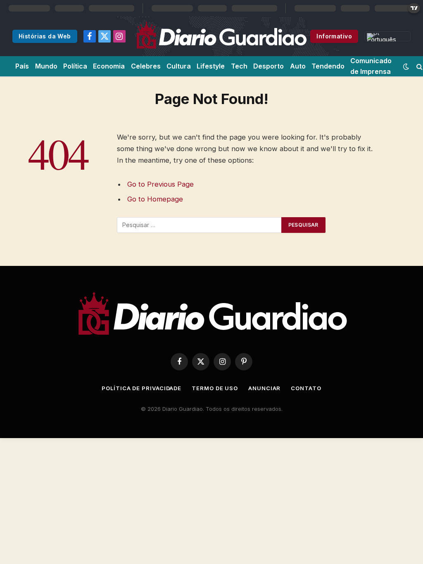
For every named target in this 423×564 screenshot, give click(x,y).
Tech (239, 66)
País (22, 66)
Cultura (178, 66)
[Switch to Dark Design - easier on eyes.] (406, 66)
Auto (298, 66)
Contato (306, 388)
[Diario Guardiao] (221, 36)
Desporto (268, 66)
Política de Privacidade (141, 388)
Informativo (334, 36)
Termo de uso (215, 388)
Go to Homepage (155, 199)
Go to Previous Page (160, 184)
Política (75, 66)
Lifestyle (211, 66)
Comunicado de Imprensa (371, 66)
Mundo (46, 66)
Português (381, 38)
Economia (109, 66)
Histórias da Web (45, 36)
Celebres (146, 66)
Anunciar (264, 388)
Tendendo (328, 66)
